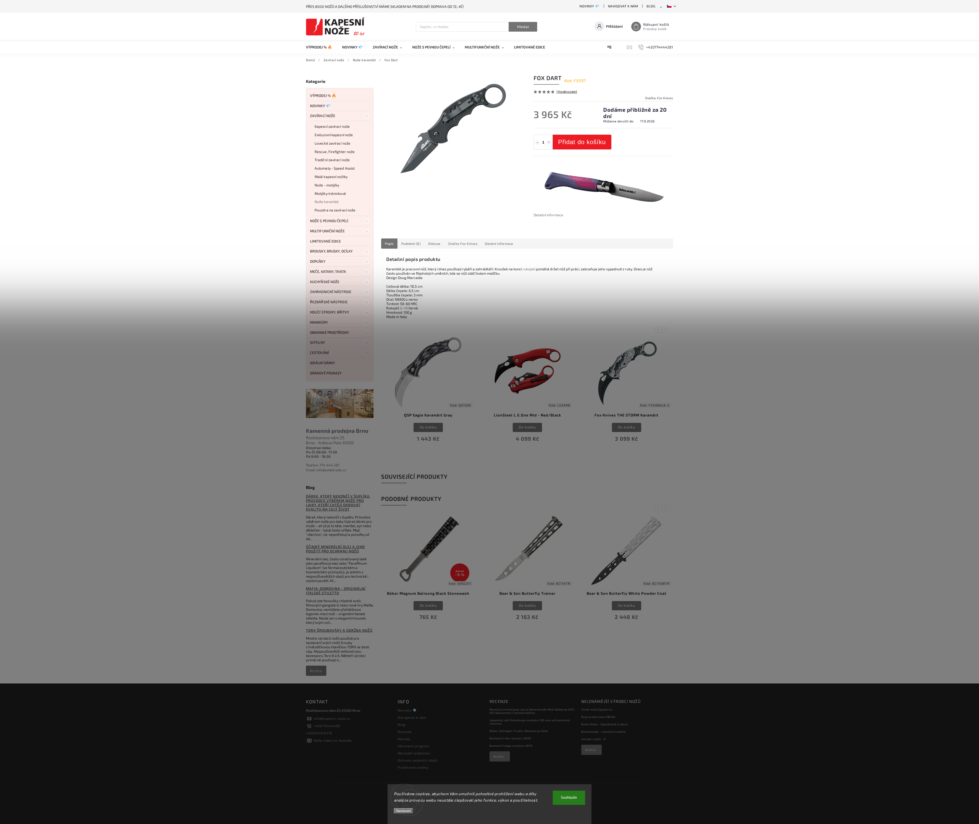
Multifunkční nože (327, 231)
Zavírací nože (322, 115)
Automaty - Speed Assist (335, 168)
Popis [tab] (389, 244)
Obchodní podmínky (414, 753)
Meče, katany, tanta (328, 271)
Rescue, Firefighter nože (335, 151)
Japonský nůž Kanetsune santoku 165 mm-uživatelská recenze (530, 721)
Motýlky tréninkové (330, 193)
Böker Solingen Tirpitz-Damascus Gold (519, 730)
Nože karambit (327, 201)
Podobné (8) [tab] (411, 244)
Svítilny (317, 342)
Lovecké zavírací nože (332, 143)
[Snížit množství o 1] (537, 142)
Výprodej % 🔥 (323, 95)
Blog (651, 6)
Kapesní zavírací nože (332, 126)
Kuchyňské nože (324, 282)
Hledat (523, 27)
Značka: (659, 98)
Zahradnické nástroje (330, 291)
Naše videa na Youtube (333, 740)
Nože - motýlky (327, 185)
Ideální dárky (322, 363)
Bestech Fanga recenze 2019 (511, 745)
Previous (659, 330)
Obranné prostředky (329, 332)
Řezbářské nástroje (328, 302)
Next (666, 330)
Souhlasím (569, 797)
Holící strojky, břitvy (329, 312)
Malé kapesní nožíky (331, 176)
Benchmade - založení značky (603, 731)
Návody (404, 739)
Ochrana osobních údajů (417, 760)
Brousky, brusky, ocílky (331, 251)
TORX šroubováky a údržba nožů (339, 630)
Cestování (319, 352)
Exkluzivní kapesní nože (334, 135)
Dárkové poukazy (326, 373)
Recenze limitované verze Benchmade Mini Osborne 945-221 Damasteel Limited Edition (532, 711)
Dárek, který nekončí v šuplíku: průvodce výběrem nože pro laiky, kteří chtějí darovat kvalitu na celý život (338, 502)
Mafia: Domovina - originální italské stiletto (336, 590)
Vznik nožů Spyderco (596, 709)
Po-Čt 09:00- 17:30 (321, 452)
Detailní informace (548, 215)
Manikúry (319, 322)
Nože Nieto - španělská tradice (604, 724)
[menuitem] (321, 47)
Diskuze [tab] (434, 244)
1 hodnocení (567, 92)
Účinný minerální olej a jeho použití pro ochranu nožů (335, 548)
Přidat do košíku (582, 141)
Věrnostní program (413, 746)
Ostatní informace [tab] (499, 244)
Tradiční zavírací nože (332, 160)
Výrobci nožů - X (593, 739)
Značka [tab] (463, 244)
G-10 (404, 308)
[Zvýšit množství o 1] (549, 142)
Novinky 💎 (589, 6)
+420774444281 (327, 726)
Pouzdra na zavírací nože (335, 210)
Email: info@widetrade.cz (326, 470)
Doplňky (317, 261)
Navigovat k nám (623, 6)
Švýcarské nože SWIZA (598, 716)
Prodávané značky (413, 767)
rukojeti (529, 269)
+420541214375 (319, 733)
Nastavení (403, 811)
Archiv (316, 670)
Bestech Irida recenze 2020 (510, 738)
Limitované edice (325, 241)
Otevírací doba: (318, 448)
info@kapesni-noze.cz (332, 718)
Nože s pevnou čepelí (329, 221)
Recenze (405, 732)
